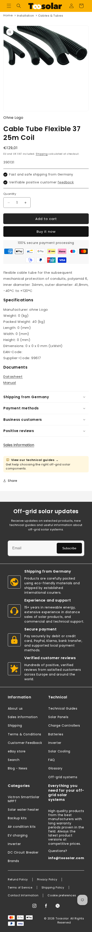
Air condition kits (22, 827)
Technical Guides (62, 708)
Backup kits (17, 818)
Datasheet (13, 376)
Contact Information (23, 895)
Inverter (54, 743)
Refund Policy (18, 879)
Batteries (55, 734)
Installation (25, 15)
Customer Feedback (25, 743)
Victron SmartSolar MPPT (24, 799)
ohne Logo (13, 117)
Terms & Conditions (24, 734)
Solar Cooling (59, 751)
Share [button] (12, 480)
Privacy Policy (47, 879)
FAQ (51, 760)
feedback (66, 182)
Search (14, 760)
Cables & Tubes (50, 15)
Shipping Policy (53, 887)
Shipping (42, 154)
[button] (9, 6)
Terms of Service (20, 887)
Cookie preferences (62, 895)
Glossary (55, 768)
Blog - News (17, 768)
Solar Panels (58, 717)
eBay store (17, 751)
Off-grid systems (62, 777)
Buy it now (46, 231)
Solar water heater (23, 810)
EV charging (18, 835)
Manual (9, 382)
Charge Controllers (64, 725)
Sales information (23, 717)
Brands (13, 861)
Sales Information (18, 445)
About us (15, 708)
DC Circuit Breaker (23, 852)
